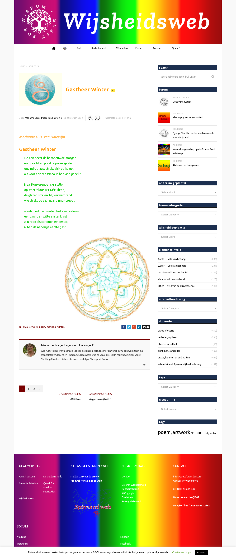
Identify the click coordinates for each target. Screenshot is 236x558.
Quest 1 (176, 48)
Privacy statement (131, 501)
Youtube (21, 537)
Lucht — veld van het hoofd (172, 272)
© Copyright (128, 493)
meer (146, 326)
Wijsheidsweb (26, 498)
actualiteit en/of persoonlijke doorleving (179, 364)
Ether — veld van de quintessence (176, 286)
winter (60, 326)
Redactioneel (99, 48)
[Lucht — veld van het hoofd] (91, 118)
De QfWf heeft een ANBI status (191, 505)
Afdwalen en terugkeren (186, 165)
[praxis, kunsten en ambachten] (97, 118)
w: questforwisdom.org (185, 480)
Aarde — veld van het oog (172, 259)
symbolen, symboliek (169, 350)
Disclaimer (127, 497)
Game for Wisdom (28, 483)
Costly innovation (182, 101)
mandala (51, 326)
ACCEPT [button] (201, 552)
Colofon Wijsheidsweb (134, 484)
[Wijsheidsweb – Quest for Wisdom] (118, 22)
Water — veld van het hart (172, 265)
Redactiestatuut (130, 489)
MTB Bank (75, 399)
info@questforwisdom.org (187, 476)
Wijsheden (122, 48)
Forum (138, 48)
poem (42, 326)
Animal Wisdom (27, 476)
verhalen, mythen (167, 337)
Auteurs (157, 48)
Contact (126, 476)
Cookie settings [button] (181, 552)
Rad (79, 48)
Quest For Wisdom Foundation (49, 487)
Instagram (22, 543)
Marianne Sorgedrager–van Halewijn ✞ (44, 118)
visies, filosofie (166, 330)
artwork (33, 326)
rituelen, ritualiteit (167, 344)
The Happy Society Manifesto (188, 117)
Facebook (125, 543)
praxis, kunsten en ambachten (174, 357)
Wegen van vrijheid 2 (100, 399)
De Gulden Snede (52, 476)
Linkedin (124, 537)
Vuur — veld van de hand (171, 279)
